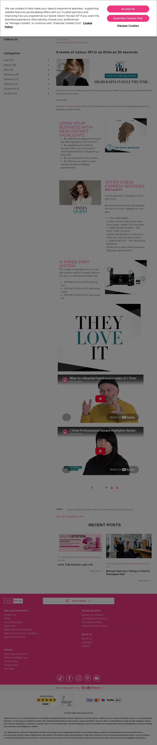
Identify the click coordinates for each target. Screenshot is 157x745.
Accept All (128, 9)
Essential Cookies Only (128, 18)
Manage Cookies (128, 25)
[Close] (152, 18)
